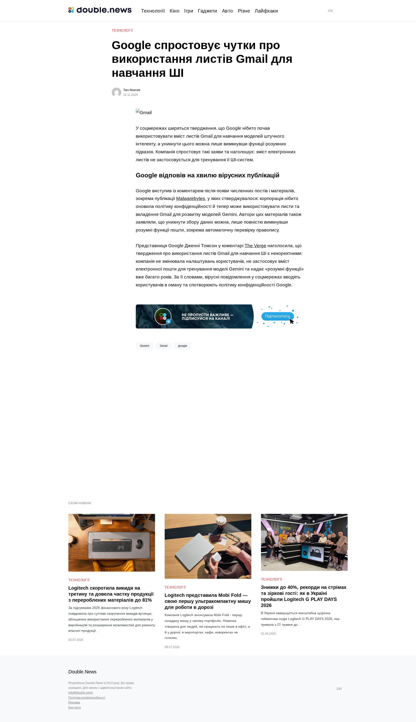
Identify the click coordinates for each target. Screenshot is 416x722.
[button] (346, 10)
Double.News (82, 671)
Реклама (74, 702)
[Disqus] (220, 423)
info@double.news (80, 692)
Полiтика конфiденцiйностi (86, 697)
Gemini (144, 346)
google (182, 346)
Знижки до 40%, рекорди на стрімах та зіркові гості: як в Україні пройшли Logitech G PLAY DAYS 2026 (303, 596)
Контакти (74, 707)
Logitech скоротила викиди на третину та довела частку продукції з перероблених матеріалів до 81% (111, 594)
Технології (122, 30)
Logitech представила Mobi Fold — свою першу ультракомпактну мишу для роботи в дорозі (208, 601)
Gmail (164, 346)
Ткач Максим (131, 90)
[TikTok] (337, 11)
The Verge (255, 245)
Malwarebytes (190, 198)
